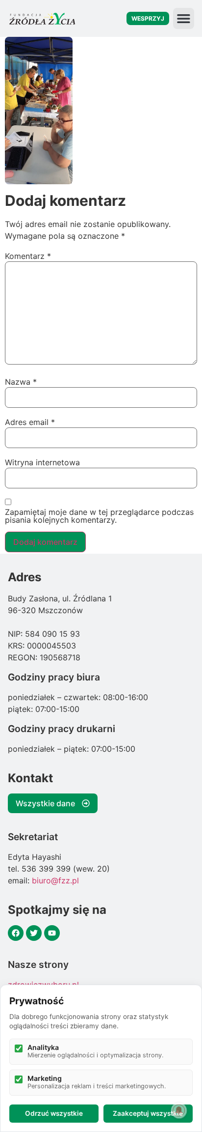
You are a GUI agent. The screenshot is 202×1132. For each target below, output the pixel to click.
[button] (183, 18)
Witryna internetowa (42, 462)
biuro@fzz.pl (55, 880)
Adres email (30, 422)
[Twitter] (34, 933)
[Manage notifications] (179, 1110)
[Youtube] (52, 933)
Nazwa (21, 382)
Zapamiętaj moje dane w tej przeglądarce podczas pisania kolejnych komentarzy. (99, 516)
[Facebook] (16, 933)
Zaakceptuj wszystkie (148, 1113)
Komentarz (28, 256)
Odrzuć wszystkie (54, 1113)
